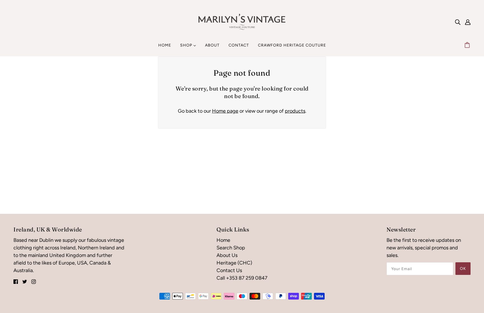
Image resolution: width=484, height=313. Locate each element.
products (295, 111)
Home (223, 240)
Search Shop (231, 248)
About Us (227, 255)
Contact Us (229, 270)
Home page (225, 111)
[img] (458, 22)
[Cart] (468, 45)
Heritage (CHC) (234, 263)
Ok (463, 268)
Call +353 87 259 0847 (242, 278)
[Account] (468, 22)
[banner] (242, 21)
